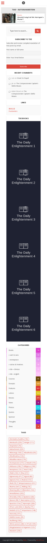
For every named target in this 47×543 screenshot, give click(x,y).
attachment (17, 449)
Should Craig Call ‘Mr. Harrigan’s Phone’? (30, 18)
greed (15, 480)
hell (13, 483)
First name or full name (15, 50)
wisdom (16, 531)
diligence (30, 466)
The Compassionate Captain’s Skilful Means (23, 93)
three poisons (17, 524)
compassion (17, 463)
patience (29, 497)
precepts (29, 503)
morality (16, 497)
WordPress (40, 540)
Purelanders (13, 111)
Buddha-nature (18, 459)
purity (29, 507)
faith (14, 473)
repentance (29, 510)
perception (28, 500)
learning (15, 490)
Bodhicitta (30, 452)
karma (15, 487)
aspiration (16, 446)
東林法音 (12, 109)
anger (29, 442)
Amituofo (16, 442)
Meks (25, 540)
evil (28, 470)
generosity (16, 476)
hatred (27, 480)
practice (16, 503)
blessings (16, 452)
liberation (28, 490)
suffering (16, 520)
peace (14, 500)
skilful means (17, 517)
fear (25, 473)
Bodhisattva (17, 456)
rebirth (15, 510)
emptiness (16, 470)
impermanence (27, 483)
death (31, 463)
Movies (19, 15)
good (28, 476)
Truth (32, 524)
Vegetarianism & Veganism (23, 527)
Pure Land (16, 507)
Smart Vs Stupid (23, 78)
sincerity (16, 514)
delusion (16, 466)
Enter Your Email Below (15, 57)
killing (26, 487)
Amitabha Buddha (19, 439)
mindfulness (17, 493)
